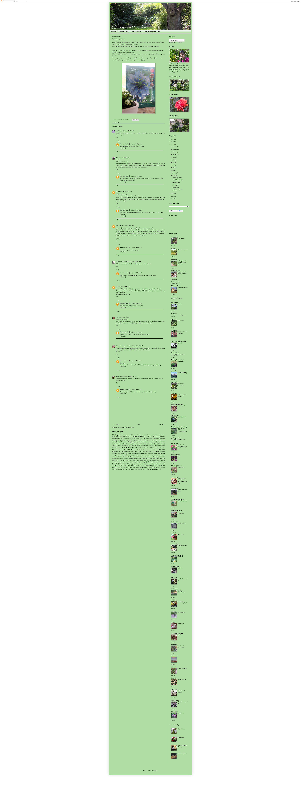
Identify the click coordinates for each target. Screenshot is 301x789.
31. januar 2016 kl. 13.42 (136, 273)
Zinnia (151, 469)
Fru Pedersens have (175, 270)
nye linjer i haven (180, 467)
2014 (124, 435)
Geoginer (142, 443)
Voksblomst (139, 469)
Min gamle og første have (151, 31)
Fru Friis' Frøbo (175, 566)
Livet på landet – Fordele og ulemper (178, 315)
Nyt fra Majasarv (181, 612)
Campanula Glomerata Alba (130, 438)
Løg (120, 455)
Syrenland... (179, 568)
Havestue (146, 445)
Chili (144, 438)
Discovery (114, 442)
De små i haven (180, 623)
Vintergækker (131, 469)
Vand (144, 467)
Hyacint (133, 447)
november (175, 149)
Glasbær (155, 443)
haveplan (142, 445)
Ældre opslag (161, 424)
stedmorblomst (115, 465)
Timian (124, 467)
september (175, 154)
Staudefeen (173, 678)
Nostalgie (137, 456)
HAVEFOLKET (175, 477)
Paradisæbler (114, 458)
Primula (150, 458)
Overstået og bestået (177, 177)
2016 (172, 144)
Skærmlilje (163, 462)
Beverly (124, 436)
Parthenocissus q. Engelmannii (122, 458)
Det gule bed (134, 440)
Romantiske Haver (123, 462)
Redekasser (158, 460)
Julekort (120, 449)
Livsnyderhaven (175, 297)
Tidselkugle (121, 467)
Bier (127, 436)
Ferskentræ (126, 442)
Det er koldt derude (181, 523)
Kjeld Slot (118, 451)
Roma (119, 462)
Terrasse (117, 467)
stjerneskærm (120, 465)
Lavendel (155, 453)
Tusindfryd (134, 467)
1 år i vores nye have (182, 754)
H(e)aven (173, 622)
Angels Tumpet (144, 435)
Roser (133, 462)
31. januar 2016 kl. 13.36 (136, 144)
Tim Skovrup (174, 259)
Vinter (126, 469)
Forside (113, 31)
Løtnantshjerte (132, 455)
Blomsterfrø (145, 436)
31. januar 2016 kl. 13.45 (136, 389)
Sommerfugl (125, 464)
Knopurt (135, 451)
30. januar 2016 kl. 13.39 (128, 131)
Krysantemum (114, 453)
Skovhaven (158, 462)
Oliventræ (142, 456)
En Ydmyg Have (175, 522)
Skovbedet (154, 462)
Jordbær (163, 447)
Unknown (118, 191)
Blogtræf (135, 436)
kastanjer (148, 449)
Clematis (114, 440)
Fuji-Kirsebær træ (133, 443)
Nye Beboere (179, 343)
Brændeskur (162, 436)
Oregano (155, 456)
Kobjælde (140, 451)
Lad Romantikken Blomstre (177, 499)
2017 (172, 142)
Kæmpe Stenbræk (128, 453)
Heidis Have (174, 393)
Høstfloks (146, 447)
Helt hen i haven (175, 352)
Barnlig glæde (175, 185)
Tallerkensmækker (155, 465)
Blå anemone (150, 436)
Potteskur (146, 458)
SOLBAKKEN (174, 415)
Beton (121, 436)
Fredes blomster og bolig (177, 404)
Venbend (150, 467)
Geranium (147, 443)
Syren (146, 465)
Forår (152, 442)
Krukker (157, 451)
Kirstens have (119, 225)
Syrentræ (150, 465)
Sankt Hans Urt (148, 462)
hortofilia (173, 248)
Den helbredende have (176, 510)
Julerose (129, 449)
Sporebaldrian (149, 464)
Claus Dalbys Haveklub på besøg (178, 439)
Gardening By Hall (175, 438)
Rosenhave (129, 462)
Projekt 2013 (162, 458)
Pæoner (134, 460)
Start (138, 424)
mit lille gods (174, 600)
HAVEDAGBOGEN (176, 466)
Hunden (128, 448)
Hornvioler (114, 447)
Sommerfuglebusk (131, 464)
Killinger (114, 451)
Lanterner (139, 453)
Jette (117, 286)
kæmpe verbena (134, 453)
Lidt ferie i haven (181, 729)
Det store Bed (158, 440)
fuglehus (127, 443)
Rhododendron (115, 462)
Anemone (139, 435)
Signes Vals (174, 577)
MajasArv (173, 611)
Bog (118, 122)
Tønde (138, 467)
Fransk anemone (157, 442)
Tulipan (130, 467)
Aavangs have (174, 589)
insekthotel (151, 447)
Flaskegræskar (139, 442)
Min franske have (175, 286)
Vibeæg (157, 467)
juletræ (137, 449)
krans (143, 451)
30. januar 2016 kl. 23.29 (132, 376)
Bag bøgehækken (175, 700)
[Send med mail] (132, 120)
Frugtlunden (114, 443)
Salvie (143, 462)
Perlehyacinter (140, 458)
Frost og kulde (175, 187)
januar (174, 175)
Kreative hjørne (148, 451)
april (174, 167)
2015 (172, 193)
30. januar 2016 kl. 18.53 (124, 286)
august (174, 157)
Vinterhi (135, 469)
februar (174, 173)
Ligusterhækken (161, 453)
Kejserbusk (157, 449)
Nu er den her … (180, 556)
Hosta (123, 447)
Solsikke (120, 464)
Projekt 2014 (115, 460)
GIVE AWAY (180, 534)
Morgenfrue (114, 456)
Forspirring (148, 442)
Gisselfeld (151, 443)
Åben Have (159, 469)
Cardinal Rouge (139, 438)
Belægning (117, 436)
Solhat (116, 464)
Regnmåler (163, 460)
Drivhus (118, 442)
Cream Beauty (123, 440)
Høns (137, 447)
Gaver (139, 443)
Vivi (117, 317)
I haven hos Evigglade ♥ (177, 633)
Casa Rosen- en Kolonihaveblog (123, 346)
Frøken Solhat (174, 711)
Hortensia (119, 447)
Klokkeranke (127, 451)
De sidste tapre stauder (182, 668)
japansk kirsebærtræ (157, 447)
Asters (148, 435)
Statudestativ (158, 464)
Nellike (128, 456)
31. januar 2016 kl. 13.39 (136, 210)
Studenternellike (141, 465)
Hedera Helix (150, 445)
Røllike (140, 462)
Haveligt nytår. (180, 320)
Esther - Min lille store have (122, 261)
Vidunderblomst (162, 467)
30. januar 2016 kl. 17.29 (128, 225)
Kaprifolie (141, 449)
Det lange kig (147, 440)
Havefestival (137, 445)
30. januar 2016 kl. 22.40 (137, 346)
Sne (113, 464)
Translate (180, 42)
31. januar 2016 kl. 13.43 (136, 332)
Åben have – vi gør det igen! (176, 298)
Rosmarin (137, 462)
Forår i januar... (180, 361)
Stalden (153, 464)
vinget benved (122, 469)
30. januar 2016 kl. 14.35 (126, 191)
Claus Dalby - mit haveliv (177, 555)
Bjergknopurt (130, 436)
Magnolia (137, 455)
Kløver (132, 451)
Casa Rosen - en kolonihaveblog (178, 341)
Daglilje (127, 440)
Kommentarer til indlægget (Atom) (126, 427)
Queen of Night (147, 460)
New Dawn (132, 456)
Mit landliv (174, 313)
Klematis (123, 451)
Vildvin (113, 469)
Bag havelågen (174, 689)
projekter (120, 460)
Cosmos (118, 440)
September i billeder (181, 417)
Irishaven (173, 667)
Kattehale (152, 449)
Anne (117, 157)
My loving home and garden (177, 360)
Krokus (153, 451)
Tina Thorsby (174, 644)
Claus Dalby (162, 438)
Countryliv (173, 371)
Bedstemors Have (175, 330)
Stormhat (136, 465)
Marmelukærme (143, 455)
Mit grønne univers (175, 488)
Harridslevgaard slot (125, 445)
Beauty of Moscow (161, 435)
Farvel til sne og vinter (177, 180)
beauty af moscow (153, 435)
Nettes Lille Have (175, 544)
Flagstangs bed (132, 442)
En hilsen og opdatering (182, 287)
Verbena (153, 467)
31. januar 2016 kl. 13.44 (136, 361)
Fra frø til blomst (175, 454)
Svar (117, 137)
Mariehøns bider (180, 238)
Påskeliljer (141, 460)
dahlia (130, 440)
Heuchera (163, 445)
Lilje (113, 455)
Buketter (114, 438)
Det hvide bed (141, 440)
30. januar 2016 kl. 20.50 (124, 317)
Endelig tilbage (180, 737)
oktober (174, 152)
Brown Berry (157, 436)
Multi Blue (119, 456)
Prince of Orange (155, 458)
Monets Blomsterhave (182, 501)
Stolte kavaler (130, 465)
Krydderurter (162, 451)
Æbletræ (155, 469)
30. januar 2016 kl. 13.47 (124, 157)
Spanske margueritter (140, 464)
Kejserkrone (162, 449)
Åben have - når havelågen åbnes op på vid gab (182, 446)
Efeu (122, 442)
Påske (137, 460)
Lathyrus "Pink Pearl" (149, 453)
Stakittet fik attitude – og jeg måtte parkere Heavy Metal (182, 262)
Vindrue (117, 469)
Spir (145, 464)
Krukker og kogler (181, 406)
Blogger (156, 770)
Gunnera (119, 445)
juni (174, 162)
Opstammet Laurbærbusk (149, 456)
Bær (124, 438)
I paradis (179, 635)
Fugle (124, 443)
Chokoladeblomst (148, 438)
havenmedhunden (124, 144)
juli (173, 160)
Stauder (163, 464)
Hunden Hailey (123, 31)
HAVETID (173, 319)
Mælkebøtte (124, 456)
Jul (113, 449)
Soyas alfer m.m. (180, 713)
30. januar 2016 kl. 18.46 (135, 261)
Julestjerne (133, 449)
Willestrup (148, 469)
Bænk (122, 438)
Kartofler (145, 449)
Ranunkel (154, 460)
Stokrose (125, 465)
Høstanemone (141, 447)
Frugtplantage (120, 443)
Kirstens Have (174, 443)
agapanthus (127, 435)
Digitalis (163, 440)
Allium (135, 435)
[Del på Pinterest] (138, 120)
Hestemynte (158, 445)
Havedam (132, 445)
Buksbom (118, 438)
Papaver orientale (161, 456)
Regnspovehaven (175, 382)
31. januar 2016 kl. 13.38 (136, 176)
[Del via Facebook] (137, 120)
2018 (172, 139)
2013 (122, 435)
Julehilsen (116, 449)
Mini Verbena (157, 455)
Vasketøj (146, 467)
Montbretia (162, 455)
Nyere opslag (115, 424)
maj (173, 165)
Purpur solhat (125, 460)
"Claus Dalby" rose (116, 435)
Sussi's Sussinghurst (176, 282)
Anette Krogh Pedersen (121, 376)
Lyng (118, 455)
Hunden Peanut (136, 31)
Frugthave (163, 442)
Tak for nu (179, 304)
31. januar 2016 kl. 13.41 (136, 247)
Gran (159, 443)
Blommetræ (140, 436)
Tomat (127, 467)
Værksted (143, 469)
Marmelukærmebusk (150, 455)
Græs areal (163, 443)
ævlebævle (173, 533)
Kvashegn (119, 453)
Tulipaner (179, 456)
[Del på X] (135, 120)
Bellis (113, 436)
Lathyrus (143, 453)
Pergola (135, 458)
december (175, 147)
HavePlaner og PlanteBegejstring (179, 427)
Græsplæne (114, 445)
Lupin (115, 455)
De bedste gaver (176, 182)
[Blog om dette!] (134, 120)
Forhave (143, 442)
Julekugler (125, 449)
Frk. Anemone (119, 131)
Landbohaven (174, 656)
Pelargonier (131, 458)
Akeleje (132, 435)
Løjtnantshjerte (125, 455)
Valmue (141, 467)
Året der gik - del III (177, 190)
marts (174, 170)
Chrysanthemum (155, 438)
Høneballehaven (175, 237)
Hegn (155, 445)
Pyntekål (130, 460)
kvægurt (122, 453)
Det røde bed (152, 440)
